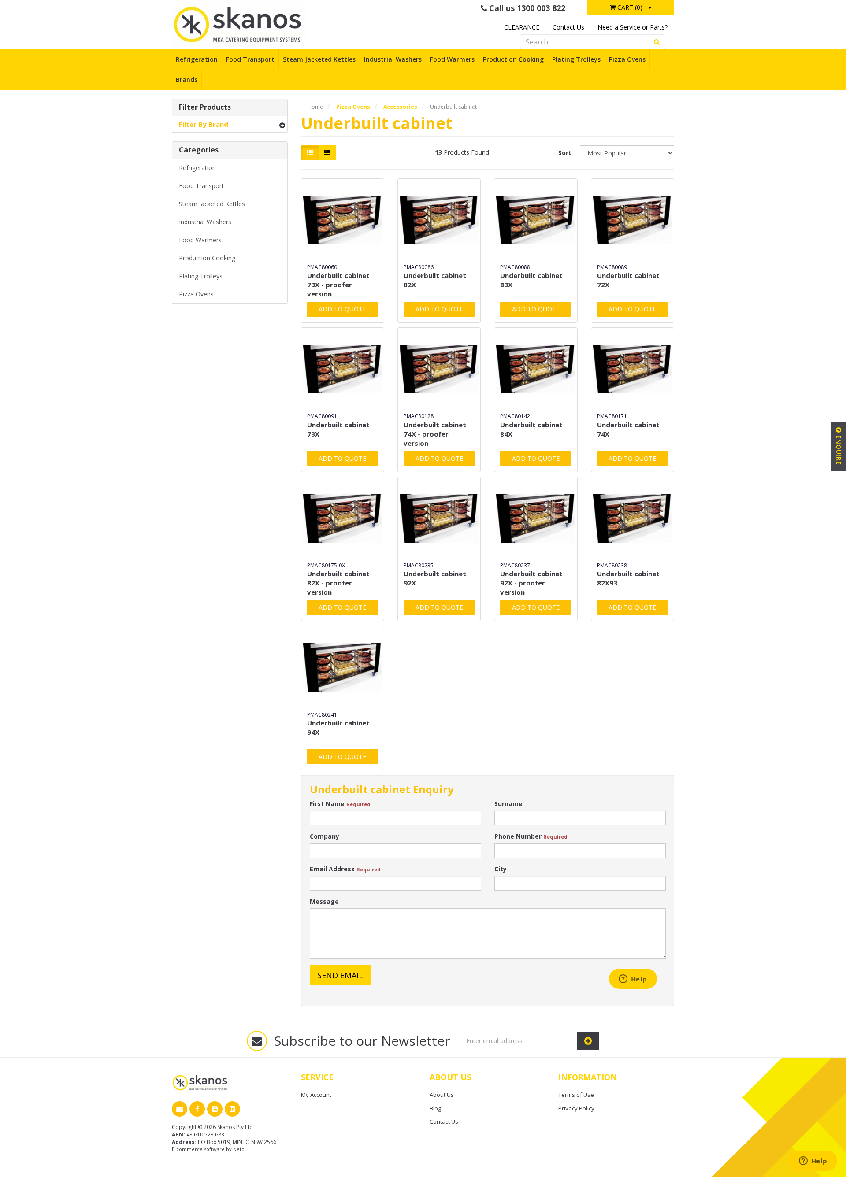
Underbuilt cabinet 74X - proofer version (435, 434)
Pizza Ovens (627, 59)
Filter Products (205, 107)
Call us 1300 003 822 (526, 8)
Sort (564, 152)
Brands (186, 79)
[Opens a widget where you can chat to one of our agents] (813, 1162)
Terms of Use (576, 1095)
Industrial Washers (393, 59)
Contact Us (568, 27)
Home (315, 107)
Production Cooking (513, 59)
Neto (239, 1149)
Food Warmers (452, 59)
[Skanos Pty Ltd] (239, 24)
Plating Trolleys (576, 59)
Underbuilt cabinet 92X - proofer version (531, 582)
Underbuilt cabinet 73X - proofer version (338, 284)
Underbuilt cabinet (453, 107)
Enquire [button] (839, 449)
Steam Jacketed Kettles (319, 59)
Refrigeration (197, 59)
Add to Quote (342, 309)
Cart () (629, 7)
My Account (316, 1095)
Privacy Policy (576, 1108)
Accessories (400, 107)
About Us (442, 1095)
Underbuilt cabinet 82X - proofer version (338, 582)
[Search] (657, 41)
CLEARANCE (521, 27)
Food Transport (250, 59)
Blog (435, 1108)
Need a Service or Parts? (632, 27)
